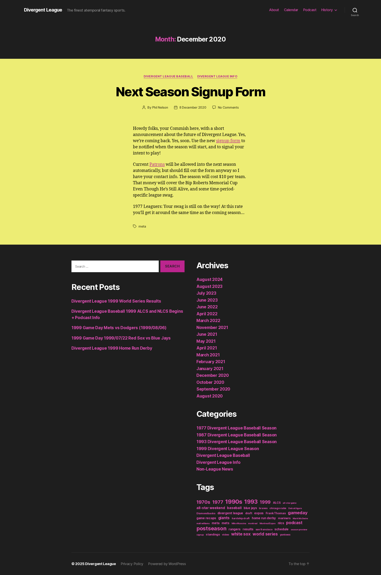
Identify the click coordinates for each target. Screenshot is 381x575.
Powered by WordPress (167, 564)
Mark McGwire (300, 518)
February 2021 (210, 361)
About (274, 10)
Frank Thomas (276, 513)
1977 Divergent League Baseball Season (236, 427)
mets (225, 523)
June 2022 (207, 306)
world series (265, 534)
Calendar (291, 10)
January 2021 (209, 368)
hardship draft (241, 518)
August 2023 (209, 286)
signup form (228, 141)
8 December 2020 (192, 107)
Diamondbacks (205, 513)
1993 (251, 501)
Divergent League (43, 10)
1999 (265, 502)
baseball (234, 508)
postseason (211, 528)
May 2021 (206, 341)
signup (200, 535)
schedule (281, 529)
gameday (297, 512)
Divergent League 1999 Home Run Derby (111, 348)
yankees (285, 534)
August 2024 (209, 279)
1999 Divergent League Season (227, 448)
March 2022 (208, 320)
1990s (233, 501)
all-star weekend (210, 508)
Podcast (310, 10)
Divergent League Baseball (168, 76)
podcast (294, 522)
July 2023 (206, 293)
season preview (299, 529)
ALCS (277, 502)
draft (248, 513)
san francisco (264, 529)
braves (263, 508)
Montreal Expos (268, 523)
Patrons (157, 164)
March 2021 (208, 354)
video (225, 534)
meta (142, 226)
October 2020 (210, 382)
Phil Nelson (160, 107)
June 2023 (207, 300)
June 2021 (206, 334)
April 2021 (206, 347)
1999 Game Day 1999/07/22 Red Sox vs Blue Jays (121, 338)
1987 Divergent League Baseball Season (236, 434)
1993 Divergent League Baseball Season (236, 441)
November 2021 (212, 327)
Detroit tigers (295, 508)
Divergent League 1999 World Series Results (116, 301)
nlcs (281, 523)
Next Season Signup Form (190, 91)
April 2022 (206, 313)
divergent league (230, 513)
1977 (217, 502)
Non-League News (214, 469)
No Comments (228, 107)
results (248, 529)
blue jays (250, 508)
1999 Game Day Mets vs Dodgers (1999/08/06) (118, 327)
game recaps (206, 518)
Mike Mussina (239, 523)
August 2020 (209, 396)
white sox (241, 534)
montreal (252, 523)
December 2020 (212, 375)
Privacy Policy (132, 564)
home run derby (264, 518)
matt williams (203, 523)
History (327, 10)
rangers (235, 529)
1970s (203, 502)
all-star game (289, 503)
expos (259, 513)
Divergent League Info (217, 76)
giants (224, 517)
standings (213, 534)
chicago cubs (277, 508)
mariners (284, 518)
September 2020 (213, 389)
